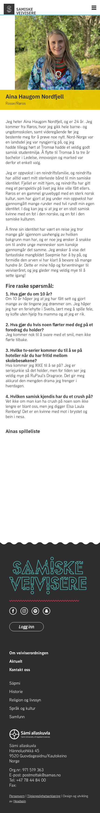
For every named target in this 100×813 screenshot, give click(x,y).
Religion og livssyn (25, 700)
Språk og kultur (22, 708)
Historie (16, 691)
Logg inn (26, 626)
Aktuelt (15, 661)
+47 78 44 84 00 (31, 780)
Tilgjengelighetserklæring (43, 796)
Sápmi (14, 683)
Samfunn (17, 716)
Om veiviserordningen (28, 652)
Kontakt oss (19, 669)
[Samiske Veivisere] (9, 9)
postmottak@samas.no (42, 775)
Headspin (19, 801)
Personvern (17, 796)
